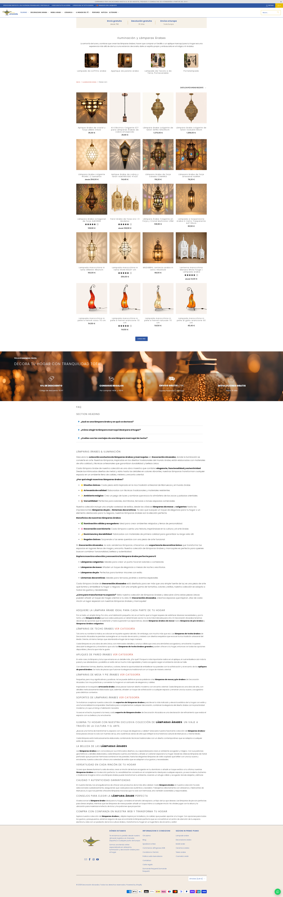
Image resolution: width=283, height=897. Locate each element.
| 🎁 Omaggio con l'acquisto (106, 5)
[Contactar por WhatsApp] (278, 892)
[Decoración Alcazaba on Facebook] (89, 859)
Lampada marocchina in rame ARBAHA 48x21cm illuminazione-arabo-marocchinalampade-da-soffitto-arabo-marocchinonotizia (91, 247)
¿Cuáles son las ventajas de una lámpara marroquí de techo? (114, 438)
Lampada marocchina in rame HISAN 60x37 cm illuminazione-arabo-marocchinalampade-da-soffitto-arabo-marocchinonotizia (124, 247)
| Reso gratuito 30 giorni (61, 5)
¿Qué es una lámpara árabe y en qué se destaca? (107, 421)
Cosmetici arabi (182, 856)
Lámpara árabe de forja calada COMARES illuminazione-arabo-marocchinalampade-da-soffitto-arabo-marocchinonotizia (158, 154)
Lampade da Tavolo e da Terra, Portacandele (158, 63)
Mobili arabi (180, 844)
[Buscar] (278, 12)
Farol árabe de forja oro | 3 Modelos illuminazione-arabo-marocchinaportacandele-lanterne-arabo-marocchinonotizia (124, 199)
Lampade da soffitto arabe (91, 62)
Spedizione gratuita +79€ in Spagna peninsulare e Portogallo (26, 5)
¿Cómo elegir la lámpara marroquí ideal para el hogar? (111, 429)
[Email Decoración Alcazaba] (85, 859)
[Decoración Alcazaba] (10, 12)
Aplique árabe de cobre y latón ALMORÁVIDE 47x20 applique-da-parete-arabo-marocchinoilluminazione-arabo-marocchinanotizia (124, 154)
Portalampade (191, 62)
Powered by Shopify (134, 885)
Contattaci (147, 860)
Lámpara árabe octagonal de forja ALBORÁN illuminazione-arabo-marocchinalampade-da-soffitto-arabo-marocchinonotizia (91, 199)
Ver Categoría (124, 628)
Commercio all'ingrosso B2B (154, 848)
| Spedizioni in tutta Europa (83, 5)
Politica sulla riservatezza (152, 856)
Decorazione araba (183, 840)
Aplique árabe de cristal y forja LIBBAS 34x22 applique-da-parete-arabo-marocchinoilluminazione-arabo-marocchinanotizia (91, 107)
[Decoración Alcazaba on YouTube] (97, 859)
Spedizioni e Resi (149, 844)
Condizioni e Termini (150, 852)
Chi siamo (147, 836)
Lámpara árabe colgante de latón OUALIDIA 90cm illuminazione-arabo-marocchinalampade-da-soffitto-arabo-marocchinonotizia (191, 107)
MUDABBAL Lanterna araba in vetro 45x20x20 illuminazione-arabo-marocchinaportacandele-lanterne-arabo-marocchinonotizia (158, 247)
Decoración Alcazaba (90, 885)
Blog (144, 840)
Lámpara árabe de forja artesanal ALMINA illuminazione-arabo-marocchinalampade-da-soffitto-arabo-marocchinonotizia (191, 154)
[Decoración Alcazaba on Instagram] (93, 859)
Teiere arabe (181, 852)
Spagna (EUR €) (196, 878)
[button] (24, 12)
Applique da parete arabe (124, 62)
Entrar (271, 5)
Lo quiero (91, 112)
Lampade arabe (182, 836)
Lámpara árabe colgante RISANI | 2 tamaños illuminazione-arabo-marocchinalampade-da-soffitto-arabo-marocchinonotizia (91, 154)
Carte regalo (148, 864)
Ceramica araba (182, 848)
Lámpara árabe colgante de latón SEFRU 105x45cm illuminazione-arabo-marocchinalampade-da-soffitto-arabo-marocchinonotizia (158, 107)
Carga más (141, 339)
